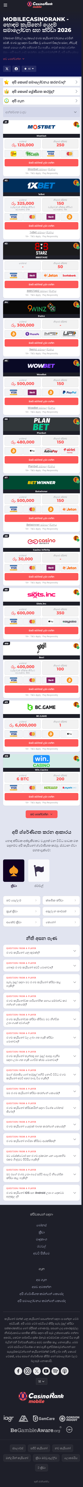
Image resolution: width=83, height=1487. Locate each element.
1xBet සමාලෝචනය (42, 232)
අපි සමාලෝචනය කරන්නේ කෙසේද (41, 1304)
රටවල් (40, 1250)
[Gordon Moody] (41, 1433)
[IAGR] (20, 1422)
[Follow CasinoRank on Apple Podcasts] (64, 1374)
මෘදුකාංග (40, 1243)
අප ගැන (40, 1283)
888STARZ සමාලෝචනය (41, 291)
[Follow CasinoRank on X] (36, 1374)
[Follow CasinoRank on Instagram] (27, 1374)
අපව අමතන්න (41, 1290)
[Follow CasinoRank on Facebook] (17, 1374)
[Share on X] (7, 69)
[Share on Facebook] (16, 69)
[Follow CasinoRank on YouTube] (45, 1374)
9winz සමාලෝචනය (41, 349)
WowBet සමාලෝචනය (41, 408)
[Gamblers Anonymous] (35, 1422)
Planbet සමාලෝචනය (41, 466)
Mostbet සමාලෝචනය (41, 169)
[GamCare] (55, 1422)
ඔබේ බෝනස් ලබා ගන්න (41, 162)
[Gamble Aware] (35, 1444)
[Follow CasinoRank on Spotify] (54, 1374)
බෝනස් (41, 1229)
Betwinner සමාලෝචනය (41, 524)
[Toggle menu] (5, 5)
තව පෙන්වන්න (39, 814)
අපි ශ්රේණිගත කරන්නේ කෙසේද (41, 1297)
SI (39, 1385)
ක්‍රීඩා (41, 1236)
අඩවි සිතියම (40, 1257)
